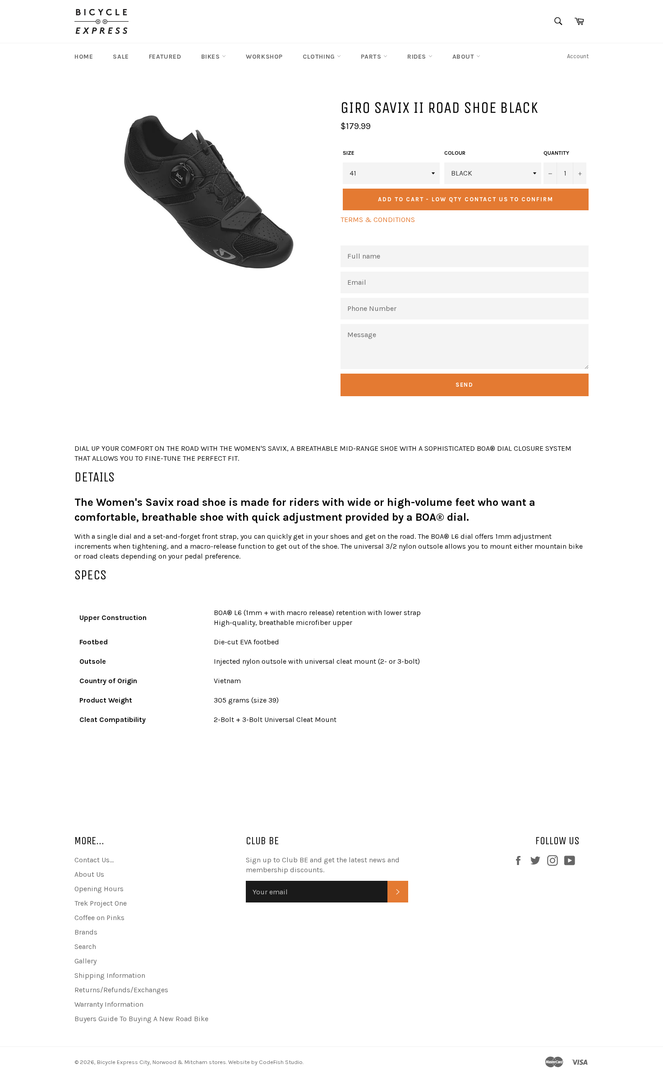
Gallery (85, 961)
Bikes (211, 56)
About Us (89, 874)
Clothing (320, 56)
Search (85, 946)
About (464, 56)
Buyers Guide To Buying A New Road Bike (141, 1018)
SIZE (349, 153)
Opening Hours (99, 888)
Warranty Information (108, 1004)
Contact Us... (94, 860)
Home (83, 56)
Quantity (556, 153)
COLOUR (454, 153)
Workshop (264, 56)
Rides (417, 56)
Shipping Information (109, 975)
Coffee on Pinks (99, 917)
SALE (121, 56)
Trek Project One (100, 903)
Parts (372, 56)
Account (578, 56)
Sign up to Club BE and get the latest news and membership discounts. (323, 865)
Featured (165, 56)
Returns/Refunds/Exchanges (121, 989)
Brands (85, 932)
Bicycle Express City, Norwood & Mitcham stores (161, 1062)
